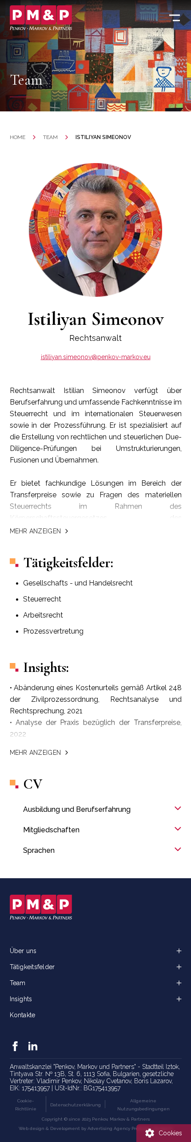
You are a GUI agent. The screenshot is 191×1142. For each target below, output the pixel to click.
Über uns (23, 950)
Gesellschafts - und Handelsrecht (78, 583)
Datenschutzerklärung (75, 1104)
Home (17, 137)
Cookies (170, 1133)
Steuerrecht (42, 599)
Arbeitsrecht (43, 615)
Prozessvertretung (53, 631)
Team (50, 137)
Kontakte (23, 1015)
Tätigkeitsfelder (32, 966)
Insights (21, 999)
